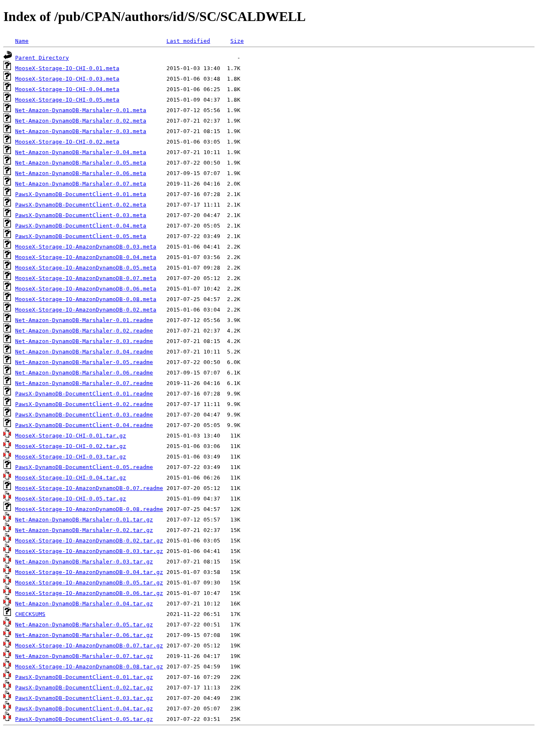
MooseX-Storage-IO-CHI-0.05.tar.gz (70, 498)
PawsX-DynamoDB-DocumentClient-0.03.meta (80, 215)
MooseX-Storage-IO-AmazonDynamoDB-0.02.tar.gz (89, 540)
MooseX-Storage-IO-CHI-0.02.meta (67, 142)
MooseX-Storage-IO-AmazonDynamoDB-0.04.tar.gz (89, 572)
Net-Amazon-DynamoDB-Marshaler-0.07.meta (80, 184)
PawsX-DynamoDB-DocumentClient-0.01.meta (80, 194)
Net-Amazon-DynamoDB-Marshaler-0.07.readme (84, 383)
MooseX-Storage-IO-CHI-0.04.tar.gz (70, 477)
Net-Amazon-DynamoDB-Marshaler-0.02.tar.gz (84, 530)
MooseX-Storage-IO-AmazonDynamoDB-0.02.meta (85, 310)
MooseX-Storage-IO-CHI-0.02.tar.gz (70, 446)
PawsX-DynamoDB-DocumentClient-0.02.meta (80, 205)
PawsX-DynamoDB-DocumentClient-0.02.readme (84, 404)
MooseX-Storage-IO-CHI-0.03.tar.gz (70, 456)
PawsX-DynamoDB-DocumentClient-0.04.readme (84, 425)
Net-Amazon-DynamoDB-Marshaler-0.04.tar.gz (84, 603)
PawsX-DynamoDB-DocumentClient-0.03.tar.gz (84, 698)
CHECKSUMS (30, 614)
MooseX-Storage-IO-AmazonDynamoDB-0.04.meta (85, 257)
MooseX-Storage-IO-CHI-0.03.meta (67, 79)
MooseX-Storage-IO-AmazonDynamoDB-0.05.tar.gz (89, 582)
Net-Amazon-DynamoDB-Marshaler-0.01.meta (80, 110)
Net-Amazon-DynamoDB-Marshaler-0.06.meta (80, 173)
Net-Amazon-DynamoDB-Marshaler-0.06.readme (84, 372)
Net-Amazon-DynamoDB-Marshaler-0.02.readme (84, 331)
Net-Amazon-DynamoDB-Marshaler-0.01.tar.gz (84, 519)
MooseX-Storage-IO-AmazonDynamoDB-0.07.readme (89, 488)
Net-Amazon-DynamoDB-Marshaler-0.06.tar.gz (84, 635)
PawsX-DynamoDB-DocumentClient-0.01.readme (84, 393)
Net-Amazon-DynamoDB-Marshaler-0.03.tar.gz (84, 561)
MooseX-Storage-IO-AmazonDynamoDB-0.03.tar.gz (89, 551)
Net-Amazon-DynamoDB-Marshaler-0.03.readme (84, 341)
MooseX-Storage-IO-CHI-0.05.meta (67, 100)
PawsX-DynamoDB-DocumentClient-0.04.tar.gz (84, 708)
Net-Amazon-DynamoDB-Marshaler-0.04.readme (84, 351)
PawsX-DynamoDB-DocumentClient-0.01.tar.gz (84, 677)
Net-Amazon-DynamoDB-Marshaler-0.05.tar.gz (84, 624)
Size (237, 41)
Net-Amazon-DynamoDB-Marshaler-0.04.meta (80, 152)
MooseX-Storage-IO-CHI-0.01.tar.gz (70, 435)
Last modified (188, 41)
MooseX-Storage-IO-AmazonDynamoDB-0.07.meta (85, 278)
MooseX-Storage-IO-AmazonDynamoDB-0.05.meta (85, 268)
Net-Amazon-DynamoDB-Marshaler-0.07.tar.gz (84, 656)
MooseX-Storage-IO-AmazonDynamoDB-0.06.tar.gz (89, 593)
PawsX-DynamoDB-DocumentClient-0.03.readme (84, 414)
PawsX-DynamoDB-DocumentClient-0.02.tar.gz (84, 687)
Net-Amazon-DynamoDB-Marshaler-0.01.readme (84, 320)
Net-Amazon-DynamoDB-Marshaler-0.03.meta (80, 131)
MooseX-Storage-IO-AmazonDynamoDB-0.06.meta (85, 289)
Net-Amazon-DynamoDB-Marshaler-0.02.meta (80, 121)
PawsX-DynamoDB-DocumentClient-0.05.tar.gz (84, 719)
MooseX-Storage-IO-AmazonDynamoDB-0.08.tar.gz (89, 666)
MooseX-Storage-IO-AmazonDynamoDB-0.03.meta (85, 247)
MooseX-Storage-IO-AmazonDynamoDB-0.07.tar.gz (89, 645)
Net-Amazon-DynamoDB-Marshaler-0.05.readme (84, 362)
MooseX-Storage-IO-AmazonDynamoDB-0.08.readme (89, 509)
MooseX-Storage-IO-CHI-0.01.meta (67, 68)
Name (22, 41)
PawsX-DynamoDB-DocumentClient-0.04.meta (80, 226)
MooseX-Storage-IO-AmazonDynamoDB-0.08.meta (85, 299)
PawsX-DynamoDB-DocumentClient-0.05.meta (80, 236)
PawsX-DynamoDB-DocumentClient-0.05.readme (84, 467)
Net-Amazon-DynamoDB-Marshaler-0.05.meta (80, 163)
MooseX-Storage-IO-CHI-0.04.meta (67, 89)
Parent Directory (42, 58)
